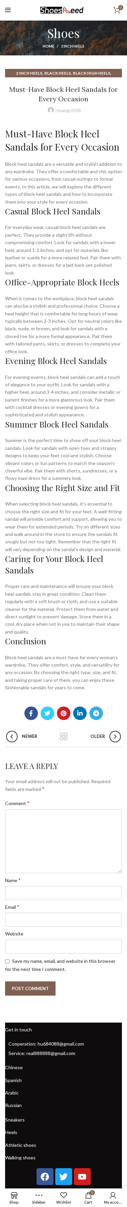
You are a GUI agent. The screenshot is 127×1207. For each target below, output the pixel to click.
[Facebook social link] (31, 713)
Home (48, 46)
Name (13, 880)
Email (12, 906)
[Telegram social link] (96, 713)
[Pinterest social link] (63, 713)
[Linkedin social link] (80, 713)
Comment (17, 803)
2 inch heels (72, 46)
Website (14, 933)
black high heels (91, 73)
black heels (57, 73)
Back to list (63, 736)
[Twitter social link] (47, 713)
